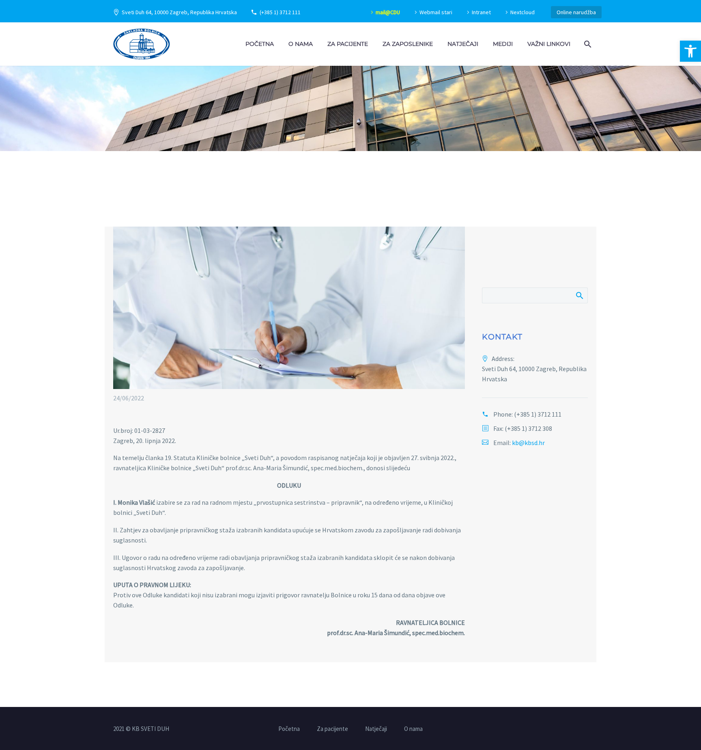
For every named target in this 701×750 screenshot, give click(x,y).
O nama (300, 44)
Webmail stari (435, 12)
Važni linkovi (548, 44)
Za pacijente (347, 44)
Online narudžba (576, 12)
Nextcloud (522, 12)
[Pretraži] (587, 44)
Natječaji (462, 44)
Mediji (503, 44)
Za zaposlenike (408, 44)
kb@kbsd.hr (528, 443)
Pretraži (579, 295)
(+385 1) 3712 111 (280, 12)
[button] (690, 51)
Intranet (481, 12)
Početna (259, 44)
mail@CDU (388, 12)
